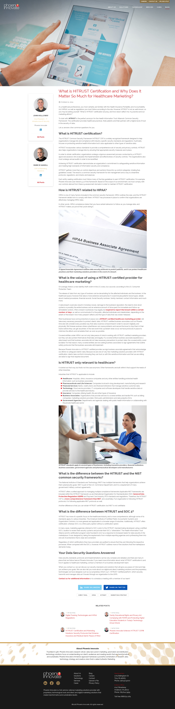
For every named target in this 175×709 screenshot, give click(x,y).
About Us (77, 673)
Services (77, 681)
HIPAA (94, 595)
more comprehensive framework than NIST (83, 499)
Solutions (77, 676)
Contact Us (153, 1)
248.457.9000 (125, 681)
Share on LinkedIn (92, 587)
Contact (92, 678)
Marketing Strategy (119, 595)
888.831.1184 (126, 696)
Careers (144, 1)
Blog (90, 673)
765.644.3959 (125, 692)
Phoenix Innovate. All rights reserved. (90, 704)
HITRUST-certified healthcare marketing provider (120, 319)
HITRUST (103, 595)
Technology (78, 678)
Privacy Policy (94, 683)
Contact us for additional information (74, 579)
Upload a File (164, 1)
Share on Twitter (117, 587)
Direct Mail (83, 595)
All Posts (40, 137)
